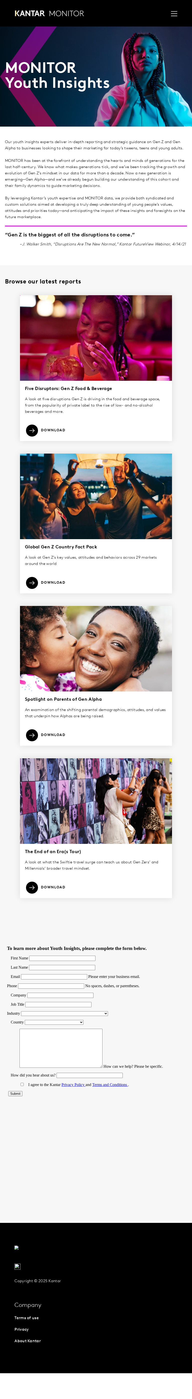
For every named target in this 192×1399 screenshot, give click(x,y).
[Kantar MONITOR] (49, 15)
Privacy (21, 1330)
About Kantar (27, 1341)
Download (53, 430)
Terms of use (26, 1318)
